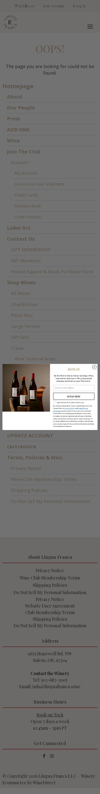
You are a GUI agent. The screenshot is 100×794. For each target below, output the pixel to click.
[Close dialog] (94, 367)
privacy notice (69, 408)
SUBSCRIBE (74, 396)
